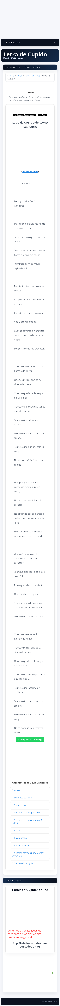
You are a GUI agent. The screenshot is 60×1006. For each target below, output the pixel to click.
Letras (19, 75)
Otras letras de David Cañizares (30, 782)
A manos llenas (21, 845)
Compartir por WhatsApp (31, 739)
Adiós (17, 790)
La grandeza (20, 837)
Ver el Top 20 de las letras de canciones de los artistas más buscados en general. (24, 934)
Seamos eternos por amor (27, 812)
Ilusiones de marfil (23, 797)
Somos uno (20, 805)
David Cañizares (32, 75)
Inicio (11, 75)
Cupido (17, 830)
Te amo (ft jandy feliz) (24, 863)
